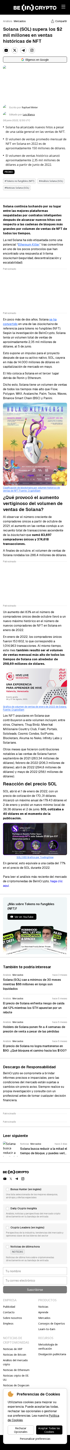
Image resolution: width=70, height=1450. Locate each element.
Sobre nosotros (12, 1318)
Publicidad (9, 1306)
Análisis (7, 21)
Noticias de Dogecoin (16, 1385)
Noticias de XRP (12, 1349)
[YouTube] (6, 50)
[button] (35, 1193)
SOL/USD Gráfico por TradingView (35, 857)
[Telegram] (23, 50)
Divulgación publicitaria (52, 1354)
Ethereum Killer (29, 245)
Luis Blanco (29, 114)
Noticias (43, 1306)
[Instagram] (32, 50)
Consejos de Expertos (51, 1323)
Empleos (8, 1323)
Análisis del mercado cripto (15, 1362)
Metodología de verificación (48, 1346)
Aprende (43, 1312)
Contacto (9, 1312)
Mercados (20, 21)
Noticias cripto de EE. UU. (16, 1377)
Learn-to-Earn (46, 1329)
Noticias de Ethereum (16, 1370)
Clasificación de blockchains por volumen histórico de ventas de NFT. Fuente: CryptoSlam (31, 489)
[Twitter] (15, 50)
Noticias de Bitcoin (14, 1354)
